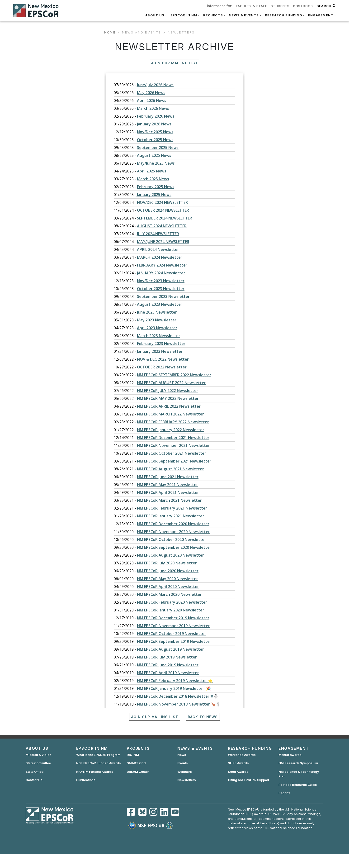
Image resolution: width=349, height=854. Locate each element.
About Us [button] (154, 15)
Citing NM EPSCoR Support (248, 780)
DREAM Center (138, 771)
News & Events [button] (244, 15)
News (181, 755)
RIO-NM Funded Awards (94, 771)
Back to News (203, 717)
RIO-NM (133, 755)
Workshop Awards (242, 755)
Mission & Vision (38, 755)
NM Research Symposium (298, 763)
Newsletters (186, 780)
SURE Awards (238, 763)
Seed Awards (238, 771)
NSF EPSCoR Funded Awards (98, 763)
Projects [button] (213, 15)
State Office (34, 771)
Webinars (184, 771)
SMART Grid (136, 763)
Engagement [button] (321, 15)
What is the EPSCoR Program (98, 755)
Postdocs (303, 6)
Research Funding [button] (283, 15)
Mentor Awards (290, 755)
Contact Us (34, 780)
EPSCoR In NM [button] (183, 15)
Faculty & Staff (251, 6)
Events (182, 763)
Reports (284, 793)
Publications (85, 780)
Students (280, 6)
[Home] (37, 10)
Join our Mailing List (174, 63)
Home (109, 32)
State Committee (38, 763)
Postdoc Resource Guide (297, 785)
